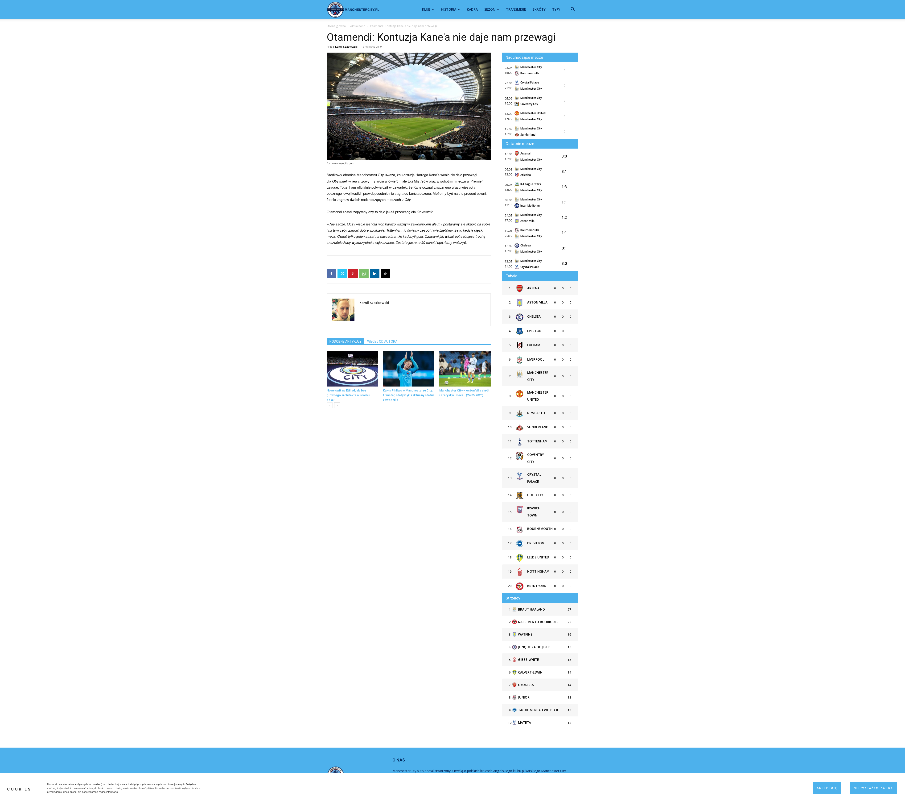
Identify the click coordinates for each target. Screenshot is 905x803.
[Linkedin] (374, 273)
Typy (556, 9)
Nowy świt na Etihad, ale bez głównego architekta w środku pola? (348, 395)
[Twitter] (342, 273)
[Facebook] (331, 273)
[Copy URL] (385, 273)
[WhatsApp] (364, 273)
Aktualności (358, 26)
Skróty (539, 9)
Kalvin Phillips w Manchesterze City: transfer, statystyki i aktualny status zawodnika (408, 395)
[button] (572, 10)
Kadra (472, 9)
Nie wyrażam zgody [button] (873, 788)
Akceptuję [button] (827, 788)
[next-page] (337, 405)
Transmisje (516, 9)
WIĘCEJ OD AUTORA (382, 341)
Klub (426, 9)
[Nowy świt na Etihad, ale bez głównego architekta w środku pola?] (352, 369)
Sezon (489, 9)
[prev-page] (330, 405)
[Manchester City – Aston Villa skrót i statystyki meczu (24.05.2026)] (465, 369)
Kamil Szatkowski (346, 46)
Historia (448, 9)
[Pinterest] (353, 273)
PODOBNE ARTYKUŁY (345, 341)
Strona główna (336, 26)
